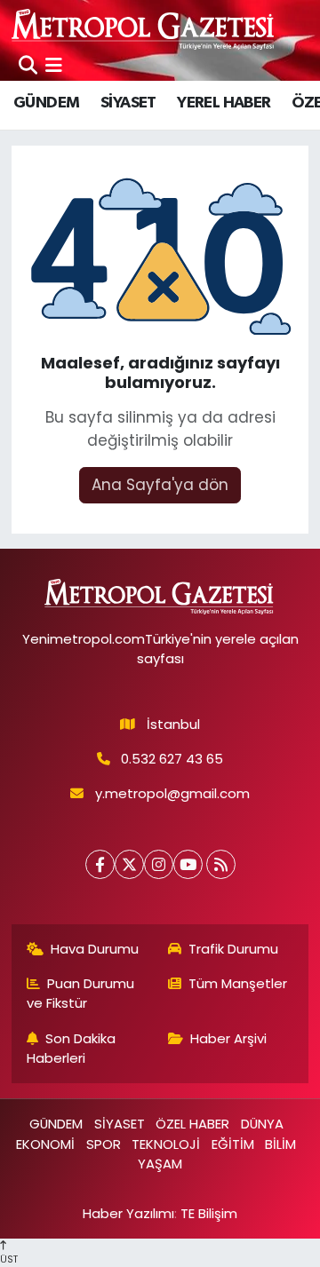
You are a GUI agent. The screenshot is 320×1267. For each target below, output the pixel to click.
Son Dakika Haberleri (71, 1048)
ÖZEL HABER (192, 1123)
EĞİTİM (233, 1144)
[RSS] (221, 864)
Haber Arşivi (228, 1038)
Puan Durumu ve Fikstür (81, 993)
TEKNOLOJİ (166, 1144)
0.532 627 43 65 (172, 758)
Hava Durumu (95, 948)
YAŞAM (160, 1163)
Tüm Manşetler (237, 983)
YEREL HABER (223, 103)
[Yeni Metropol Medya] (144, 29)
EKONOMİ (45, 1144)
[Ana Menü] (53, 64)
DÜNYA (262, 1123)
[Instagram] (158, 864)
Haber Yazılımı (128, 1213)
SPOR (103, 1144)
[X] (129, 864)
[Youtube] (188, 864)
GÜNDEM (46, 103)
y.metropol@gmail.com (172, 793)
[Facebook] (100, 864)
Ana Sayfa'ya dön (160, 484)
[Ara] (28, 64)
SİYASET (128, 103)
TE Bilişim (208, 1213)
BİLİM (280, 1144)
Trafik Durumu (233, 948)
